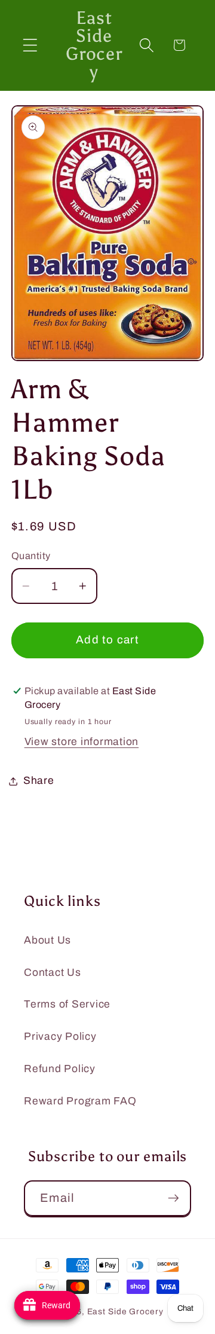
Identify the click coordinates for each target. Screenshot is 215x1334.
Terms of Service (67, 1004)
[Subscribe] (173, 1198)
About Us (47, 940)
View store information (81, 741)
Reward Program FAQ (80, 1101)
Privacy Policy (60, 1036)
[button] (30, 45)
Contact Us (52, 972)
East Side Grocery (125, 1311)
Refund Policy (60, 1068)
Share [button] (38, 780)
